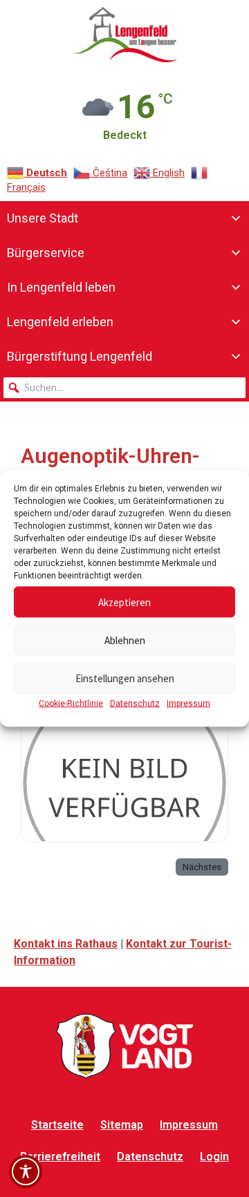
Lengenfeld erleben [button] (60, 321)
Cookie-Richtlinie (71, 703)
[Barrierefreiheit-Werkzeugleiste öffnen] (25, 1171)
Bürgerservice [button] (45, 252)
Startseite (57, 1124)
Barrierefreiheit (60, 1156)
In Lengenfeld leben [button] (61, 287)
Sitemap (121, 1124)
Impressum (188, 703)
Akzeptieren (124, 601)
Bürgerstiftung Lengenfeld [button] (79, 356)
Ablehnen (124, 639)
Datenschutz (135, 703)
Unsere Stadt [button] (42, 218)
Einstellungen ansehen (124, 677)
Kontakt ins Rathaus (66, 943)
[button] (13, 387)
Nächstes (202, 867)
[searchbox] (124, 387)
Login (214, 1156)
